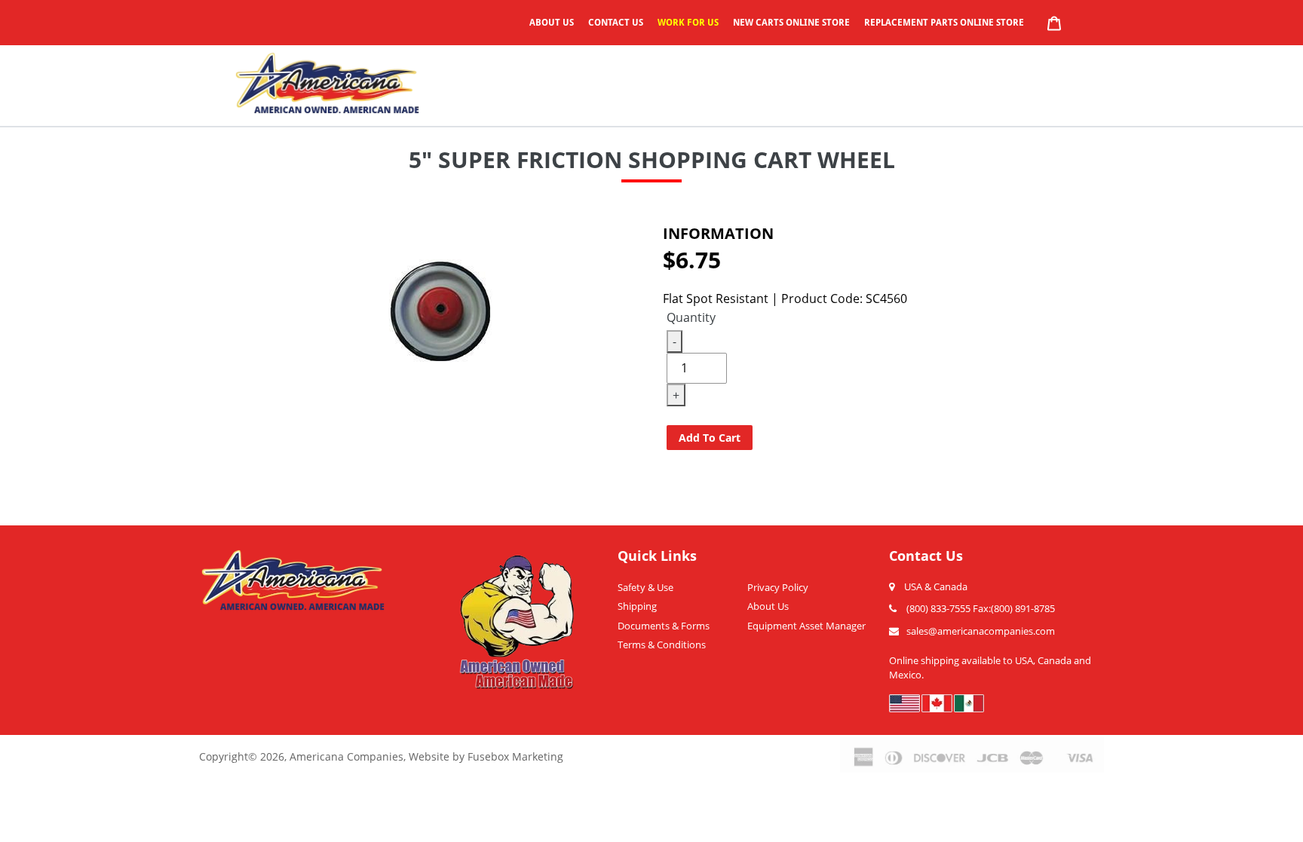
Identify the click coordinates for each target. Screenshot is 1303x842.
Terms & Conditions (662, 644)
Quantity (691, 317)
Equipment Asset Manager (806, 625)
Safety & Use (645, 587)
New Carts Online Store (791, 22)
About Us (551, 22)
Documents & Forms (664, 625)
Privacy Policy (777, 587)
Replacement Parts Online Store (944, 22)
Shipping (637, 606)
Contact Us (615, 22)
